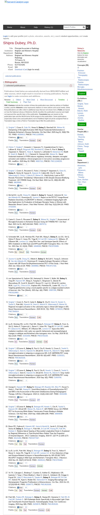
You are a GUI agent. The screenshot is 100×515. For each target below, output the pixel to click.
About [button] (22, 27)
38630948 (17, 182)
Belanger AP (48, 324)
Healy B (30, 152)
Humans (32, 140)
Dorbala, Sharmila (81, 136)
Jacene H (36, 197)
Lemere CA (23, 241)
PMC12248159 (56, 161)
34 (26, 441)
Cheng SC (26, 195)
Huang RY (26, 389)
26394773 (29, 484)
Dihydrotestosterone (85, 89)
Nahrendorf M (42, 480)
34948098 (37, 246)
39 (26, 339)
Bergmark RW (28, 149)
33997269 (52, 290)
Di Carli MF (42, 239)
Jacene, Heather (80, 119)
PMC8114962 (13, 293)
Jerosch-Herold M (42, 426)
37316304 (12, 207)
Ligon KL (16, 285)
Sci (16, 342)
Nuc (16, 140)
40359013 (21, 134)
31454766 (57, 377)
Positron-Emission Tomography (82, 73)
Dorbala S (12, 431)
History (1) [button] (48, 27)
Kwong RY (54, 429)
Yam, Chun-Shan (81, 183)
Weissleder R (28, 477)
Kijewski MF (20, 281)
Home (9, 27)
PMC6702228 (43, 336)
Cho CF (64, 285)
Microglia (80, 87)
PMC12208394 (37, 134)
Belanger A (28, 429)
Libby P (19, 477)
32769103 (59, 309)
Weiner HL (61, 127)
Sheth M (14, 154)
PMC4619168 (46, 484)
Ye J (27, 154)
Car (16, 444)
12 (26, 249)
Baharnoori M (58, 152)
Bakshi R (30, 175)
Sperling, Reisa (80, 140)
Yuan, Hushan (82, 180)
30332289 (63, 394)
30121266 (17, 438)
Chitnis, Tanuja (83, 146)
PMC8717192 (51, 266)
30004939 (58, 414)
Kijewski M (36, 173)
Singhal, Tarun (82, 104)
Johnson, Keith (83, 144)
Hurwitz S (61, 302)
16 (26, 416)
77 (26, 463)
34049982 (35, 266)
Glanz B (62, 171)
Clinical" (21, 252)
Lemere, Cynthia (80, 114)
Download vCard (21, 69)
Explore (82, 93)
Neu (16, 317)
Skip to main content (11, 3)
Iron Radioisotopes (83, 79)
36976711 (42, 224)
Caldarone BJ (53, 239)
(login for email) (33, 69)
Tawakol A (38, 477)
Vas (25, 444)
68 (26, 507)
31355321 (60, 355)
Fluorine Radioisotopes (83, 83)
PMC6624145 (20, 358)
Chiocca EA (25, 285)
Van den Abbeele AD (18, 261)
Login (5, 36)
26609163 (41, 460)
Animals (43, 252)
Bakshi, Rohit (82, 111)
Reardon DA (49, 387)
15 (26, 295)
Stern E (36, 304)
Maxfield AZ (39, 149)
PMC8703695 (53, 246)
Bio (16, 252)
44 (26, 487)
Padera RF (20, 497)
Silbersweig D (13, 175)
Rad (16, 400)
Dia (21, 444)
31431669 (26, 336)
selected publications (13, 76)
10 (26, 269)
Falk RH (62, 429)
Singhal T (11, 127)
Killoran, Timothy (80, 176)
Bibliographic (11, 82)
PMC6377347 (34, 438)
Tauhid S (11, 304)
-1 (26, 380)
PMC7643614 (13, 311)
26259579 (36, 504)
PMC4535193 (53, 504)
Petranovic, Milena (81, 171)
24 (26, 361)
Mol (27, 252)
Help (36, 27)
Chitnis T (11, 147)
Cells (39, 140)
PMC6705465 (57, 460)
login (10, 96)
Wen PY (58, 387)
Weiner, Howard (80, 107)
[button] (87, 27)
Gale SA (27, 127)
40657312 (39, 161)
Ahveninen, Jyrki (81, 167)
